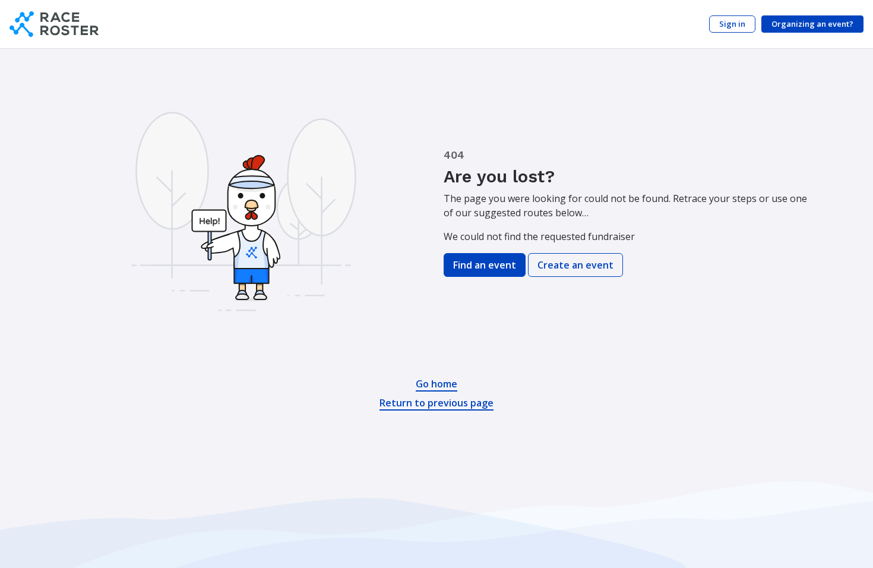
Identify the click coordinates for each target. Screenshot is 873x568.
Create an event (575, 265)
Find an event (484, 265)
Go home (436, 383)
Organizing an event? (812, 23)
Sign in (732, 23)
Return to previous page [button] (436, 402)
